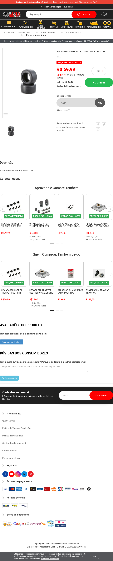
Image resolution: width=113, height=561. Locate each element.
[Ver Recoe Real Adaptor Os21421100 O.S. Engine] (99, 207)
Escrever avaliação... (11, 342)
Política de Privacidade (12, 436)
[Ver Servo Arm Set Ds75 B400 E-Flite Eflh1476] (70, 207)
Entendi (94, 556)
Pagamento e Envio (11, 458)
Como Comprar (9, 451)
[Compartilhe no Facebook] (98, 124)
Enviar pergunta (9, 378)
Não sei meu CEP (63, 110)
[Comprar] (24, 233)
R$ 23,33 (69, 82)
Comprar (99, 82)
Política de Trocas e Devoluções (16, 428)
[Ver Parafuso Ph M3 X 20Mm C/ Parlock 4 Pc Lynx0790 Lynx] (70, 273)
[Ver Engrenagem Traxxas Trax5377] (99, 273)
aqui (86, 2)
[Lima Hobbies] (11, 14)
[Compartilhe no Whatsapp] (98, 129)
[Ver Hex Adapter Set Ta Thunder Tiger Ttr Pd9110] (14, 207)
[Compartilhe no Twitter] (104, 124)
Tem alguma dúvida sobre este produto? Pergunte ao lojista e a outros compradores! (43, 361)
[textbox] (61, 14)
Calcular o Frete (63, 96)
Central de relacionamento (14, 443)
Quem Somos (8, 421)
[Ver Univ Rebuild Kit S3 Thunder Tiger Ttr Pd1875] (42, 207)
